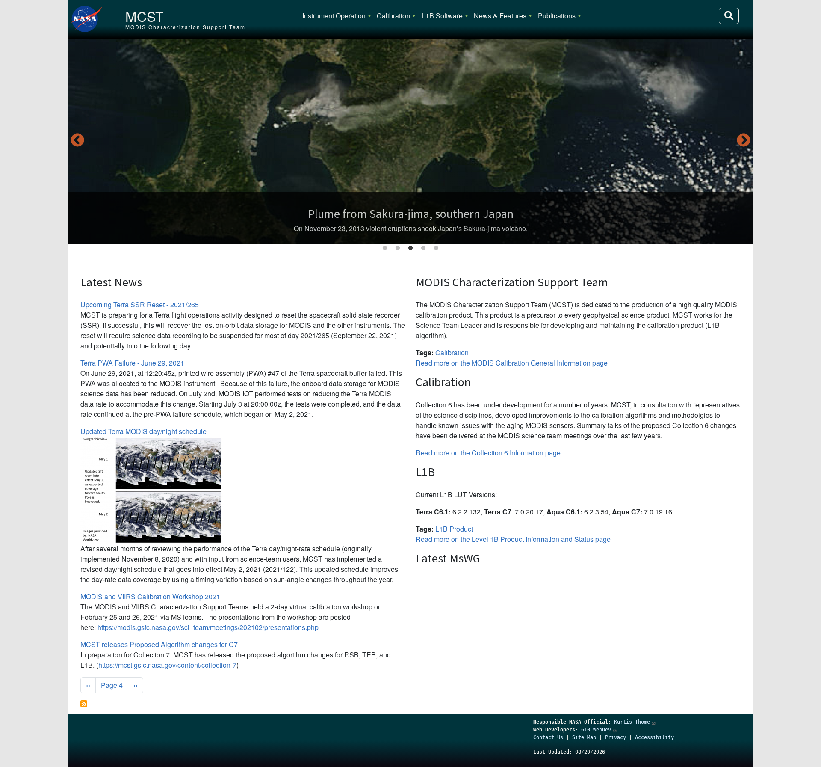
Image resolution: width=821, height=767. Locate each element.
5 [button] (436, 248)
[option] (410, 141)
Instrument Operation (334, 16)
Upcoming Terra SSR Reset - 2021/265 (139, 304)
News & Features (500, 16)
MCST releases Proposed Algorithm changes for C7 (159, 644)
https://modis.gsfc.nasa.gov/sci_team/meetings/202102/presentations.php (208, 627)
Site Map (584, 737)
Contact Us (548, 737)
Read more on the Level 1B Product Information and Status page (513, 539)
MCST (144, 16)
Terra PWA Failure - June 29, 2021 (132, 363)
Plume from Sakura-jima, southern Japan (411, 213)
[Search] (729, 16)
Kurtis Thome (632, 722)
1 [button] (385, 248)
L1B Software (442, 16)
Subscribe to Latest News (83, 703)
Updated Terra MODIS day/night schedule (143, 431)
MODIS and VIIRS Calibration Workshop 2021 (150, 596)
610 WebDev (596, 730)
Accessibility (654, 737)
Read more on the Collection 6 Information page (488, 453)
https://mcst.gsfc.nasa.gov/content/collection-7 (167, 665)
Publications (557, 16)
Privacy (615, 737)
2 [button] (397, 248)
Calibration (393, 16)
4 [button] (423, 248)
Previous (77, 141)
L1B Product (454, 529)
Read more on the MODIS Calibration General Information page (512, 363)
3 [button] (410, 248)
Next (744, 141)
